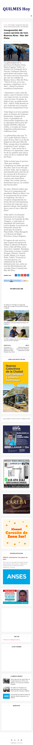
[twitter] (18, 740)
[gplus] (15, 740)
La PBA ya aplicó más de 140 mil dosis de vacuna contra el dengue (16, 339)
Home (5, 25)
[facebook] (21, 740)
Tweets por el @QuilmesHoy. (11, 639)
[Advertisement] (16, 620)
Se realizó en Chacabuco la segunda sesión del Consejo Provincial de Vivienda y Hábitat (16, 306)
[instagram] (11, 740)
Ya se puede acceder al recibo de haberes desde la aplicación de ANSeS (20, 696)
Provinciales (11, 25)
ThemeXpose (19, 742)
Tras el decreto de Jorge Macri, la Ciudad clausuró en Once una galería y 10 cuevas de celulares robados (20, 682)
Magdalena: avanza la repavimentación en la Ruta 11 (16, 323)
